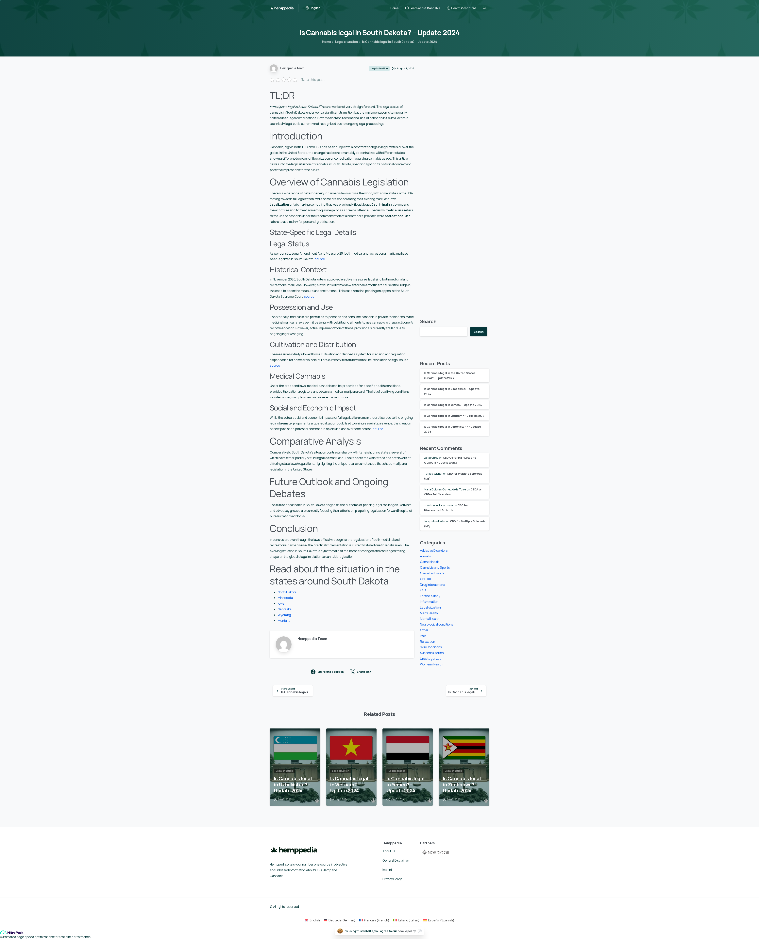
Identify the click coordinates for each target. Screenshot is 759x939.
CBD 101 (425, 579)
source (320, 259)
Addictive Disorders (434, 550)
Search (428, 321)
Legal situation (346, 42)
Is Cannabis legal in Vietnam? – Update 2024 (454, 416)
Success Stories (432, 653)
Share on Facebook (330, 672)
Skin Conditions (431, 647)
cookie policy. (407, 931)
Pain (423, 636)
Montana (284, 620)
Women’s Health (431, 664)
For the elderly (430, 596)
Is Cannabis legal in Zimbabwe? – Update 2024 (462, 784)
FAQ (423, 590)
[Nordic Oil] (436, 852)
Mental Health (429, 618)
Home (326, 42)
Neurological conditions (436, 624)
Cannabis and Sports (435, 567)
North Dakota (287, 592)
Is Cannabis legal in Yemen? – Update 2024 (453, 405)
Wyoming (284, 615)
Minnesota (285, 598)
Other (424, 630)
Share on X (364, 672)
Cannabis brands (432, 573)
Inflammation (429, 601)
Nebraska (285, 609)
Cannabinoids (430, 562)
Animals (425, 556)
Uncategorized (430, 658)
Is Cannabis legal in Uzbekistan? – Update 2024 (293, 784)
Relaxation (427, 641)
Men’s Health (429, 613)
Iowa (281, 603)
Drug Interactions (432, 584)
